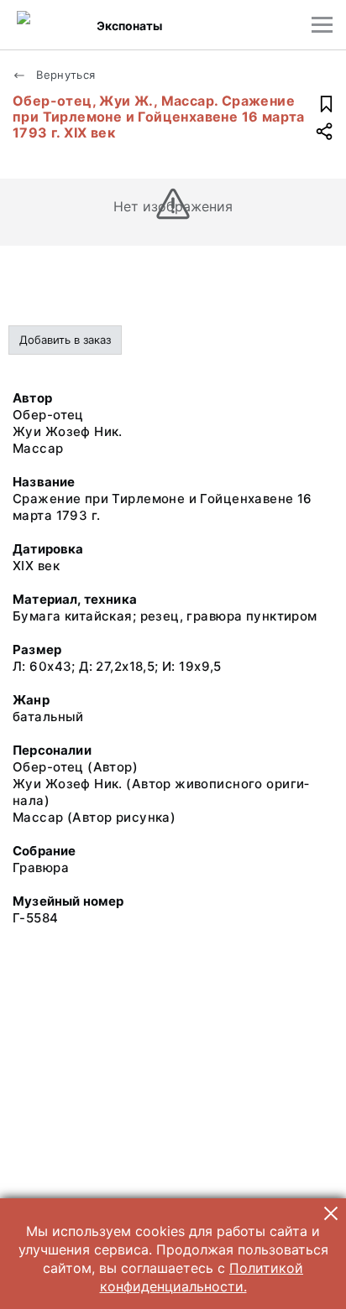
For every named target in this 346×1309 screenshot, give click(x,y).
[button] (330, 1213)
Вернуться (64, 74)
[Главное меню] (322, 24)
